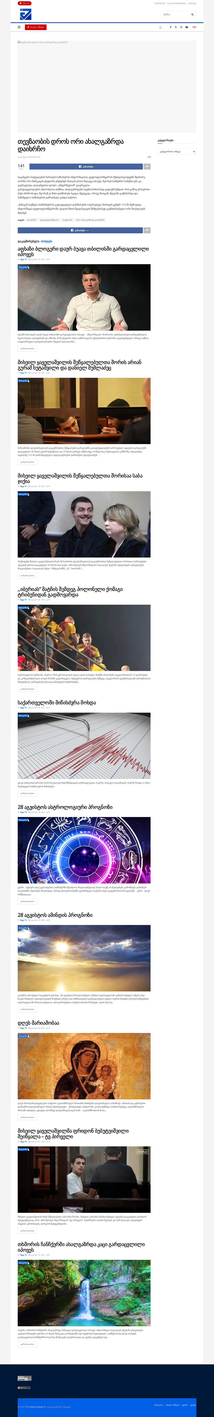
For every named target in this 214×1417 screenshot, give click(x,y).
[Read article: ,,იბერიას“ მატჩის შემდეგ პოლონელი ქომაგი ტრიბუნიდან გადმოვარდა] (84, 638)
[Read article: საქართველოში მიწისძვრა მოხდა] (84, 746)
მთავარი (23, 267)
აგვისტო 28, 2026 (37, 259)
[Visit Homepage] (26, 14)
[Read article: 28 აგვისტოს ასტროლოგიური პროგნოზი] (84, 850)
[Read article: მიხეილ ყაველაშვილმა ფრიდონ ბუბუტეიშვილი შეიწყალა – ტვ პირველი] (84, 1179)
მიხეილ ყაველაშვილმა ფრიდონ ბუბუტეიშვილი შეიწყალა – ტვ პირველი (73, 1133)
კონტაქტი (192, 3)
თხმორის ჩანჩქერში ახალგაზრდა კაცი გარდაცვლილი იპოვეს (81, 1247)
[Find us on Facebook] (170, 27)
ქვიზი (185, 1405)
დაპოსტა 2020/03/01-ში (29, 157)
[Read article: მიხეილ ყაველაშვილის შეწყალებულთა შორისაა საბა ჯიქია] (84, 524)
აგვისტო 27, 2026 (37, 1141)
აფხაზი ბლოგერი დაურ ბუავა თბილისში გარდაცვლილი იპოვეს (83, 251)
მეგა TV (23, 259)
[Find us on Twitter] (176, 27)
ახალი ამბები (37, 27)
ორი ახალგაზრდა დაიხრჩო (90, 220)
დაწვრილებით (29, 348)
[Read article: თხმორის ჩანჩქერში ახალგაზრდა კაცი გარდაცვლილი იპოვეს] (84, 1293)
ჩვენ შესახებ (159, 3)
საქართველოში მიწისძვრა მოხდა (57, 702)
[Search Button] (193, 14)
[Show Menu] (19, 27)
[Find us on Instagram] (181, 27)
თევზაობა (67, 220)
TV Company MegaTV (35, 1406)
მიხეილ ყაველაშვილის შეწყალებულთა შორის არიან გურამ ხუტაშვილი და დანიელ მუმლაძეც (79, 365)
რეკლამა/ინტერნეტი (176, 3)
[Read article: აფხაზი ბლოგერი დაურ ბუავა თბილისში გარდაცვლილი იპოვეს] (84, 297)
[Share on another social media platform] (147, 167)
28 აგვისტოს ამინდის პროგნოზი (55, 914)
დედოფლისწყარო (49, 220)
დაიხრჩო (32, 220)
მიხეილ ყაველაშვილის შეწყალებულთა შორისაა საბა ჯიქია (80, 478)
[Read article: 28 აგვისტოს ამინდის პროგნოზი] (84, 958)
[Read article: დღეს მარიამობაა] (84, 1066)
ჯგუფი (193, 1405)
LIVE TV (25, 3)
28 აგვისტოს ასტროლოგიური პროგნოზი (65, 807)
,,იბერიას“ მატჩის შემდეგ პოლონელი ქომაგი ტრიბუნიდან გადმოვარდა (70, 592)
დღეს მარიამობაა (38, 1022)
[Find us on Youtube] (186, 27)
